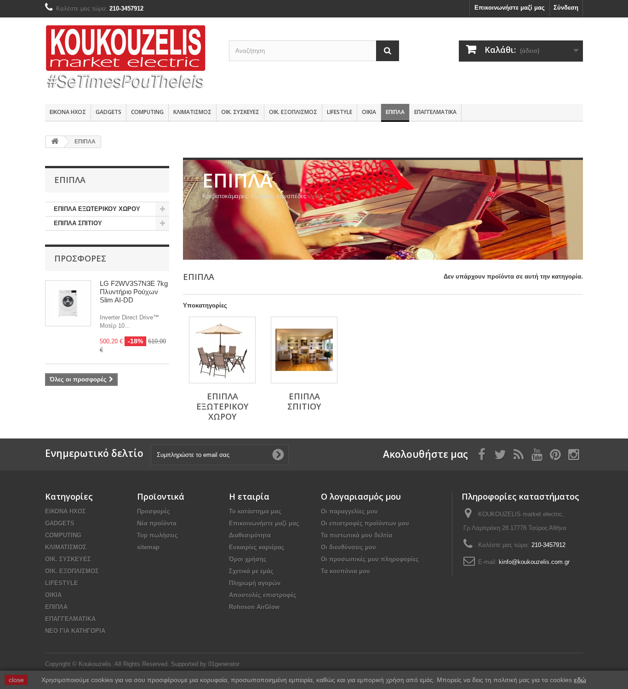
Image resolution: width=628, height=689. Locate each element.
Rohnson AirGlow (254, 607)
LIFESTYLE (339, 112)
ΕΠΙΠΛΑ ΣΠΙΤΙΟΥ (78, 223)
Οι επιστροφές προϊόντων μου (365, 523)
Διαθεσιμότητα (250, 535)
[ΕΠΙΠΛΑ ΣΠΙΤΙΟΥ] (304, 350)
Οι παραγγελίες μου (349, 511)
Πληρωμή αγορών (254, 583)
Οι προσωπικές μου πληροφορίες (370, 559)
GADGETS (108, 112)
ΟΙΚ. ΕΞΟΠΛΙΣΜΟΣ (293, 112)
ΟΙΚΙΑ (369, 112)
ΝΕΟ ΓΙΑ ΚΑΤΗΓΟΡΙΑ (75, 630)
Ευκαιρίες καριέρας (257, 547)
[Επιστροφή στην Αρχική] (54, 142)
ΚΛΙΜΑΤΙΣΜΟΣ (192, 112)
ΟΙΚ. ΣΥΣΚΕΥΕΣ (240, 112)
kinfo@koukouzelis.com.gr (534, 561)
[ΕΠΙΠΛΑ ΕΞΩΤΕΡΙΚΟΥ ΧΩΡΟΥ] (222, 350)
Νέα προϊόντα (157, 523)
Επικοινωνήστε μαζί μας (509, 7)
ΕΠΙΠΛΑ (395, 112)
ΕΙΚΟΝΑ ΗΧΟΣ (68, 112)
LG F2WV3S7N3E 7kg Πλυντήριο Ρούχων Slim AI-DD (134, 291)
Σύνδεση (566, 7)
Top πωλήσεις (157, 535)
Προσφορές (80, 258)
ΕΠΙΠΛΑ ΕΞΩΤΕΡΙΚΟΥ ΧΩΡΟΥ (97, 208)
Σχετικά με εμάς (251, 571)
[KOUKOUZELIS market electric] (130, 58)
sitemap (148, 547)
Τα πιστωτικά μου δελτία (356, 535)
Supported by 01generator (205, 664)
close (16, 679)
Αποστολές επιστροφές (263, 595)
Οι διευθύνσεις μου (348, 547)
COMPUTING (147, 112)
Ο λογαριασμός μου (361, 496)
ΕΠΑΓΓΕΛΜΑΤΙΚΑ (435, 112)
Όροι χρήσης (248, 559)
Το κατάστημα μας (255, 511)
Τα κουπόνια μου (345, 571)
